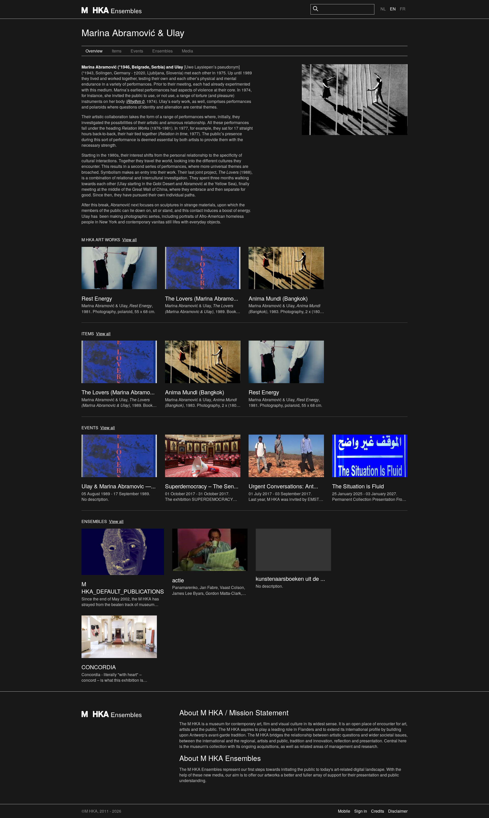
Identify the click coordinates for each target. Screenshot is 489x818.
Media (187, 51)
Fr (402, 9)
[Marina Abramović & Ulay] (355, 100)
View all (129, 240)
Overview (94, 51)
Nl (383, 9)
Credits (377, 811)
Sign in (360, 811)
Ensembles (162, 51)
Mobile (344, 811)
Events (137, 51)
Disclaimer (398, 811)
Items (116, 51)
